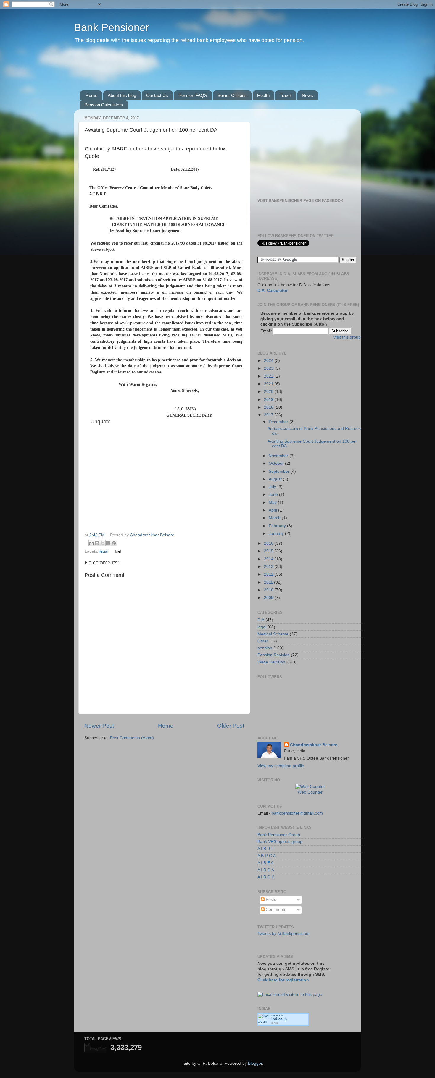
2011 (269, 582)
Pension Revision (273, 655)
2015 (269, 551)
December (279, 422)
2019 (269, 399)
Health (263, 95)
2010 (269, 590)
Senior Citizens (232, 95)
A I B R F (265, 848)
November (279, 456)
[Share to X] (103, 543)
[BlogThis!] (97, 543)
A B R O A (266, 856)
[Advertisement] (190, 73)
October (277, 463)
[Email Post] (117, 551)
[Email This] (91, 543)
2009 (269, 597)
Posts (270, 899)
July (273, 487)
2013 (269, 566)
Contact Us (157, 95)
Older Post (230, 726)
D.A (260, 620)
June (274, 494)
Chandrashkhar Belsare (152, 535)
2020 (269, 391)
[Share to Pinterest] (114, 543)
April (273, 510)
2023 (269, 368)
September (280, 471)
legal (103, 551)
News (307, 95)
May (273, 502)
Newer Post (99, 726)
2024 (269, 360)
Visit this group (347, 337)
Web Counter (310, 792)
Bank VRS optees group (279, 841)
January (277, 533)
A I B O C (266, 877)
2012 (269, 574)
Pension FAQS (192, 95)
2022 (269, 376)
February (278, 526)
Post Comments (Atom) (132, 738)
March (275, 518)
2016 (269, 543)
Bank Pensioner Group (278, 835)
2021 (269, 384)
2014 (269, 559)
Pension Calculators (103, 104)
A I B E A (265, 863)
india (274, 1022)
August (276, 479)
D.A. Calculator (272, 290)
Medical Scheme (273, 634)
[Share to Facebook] (108, 543)
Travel (285, 95)
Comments (275, 909)
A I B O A (265, 870)
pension (264, 648)
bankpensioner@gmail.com (296, 813)
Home (91, 95)
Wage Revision (271, 662)
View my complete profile (280, 766)
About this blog (122, 95)
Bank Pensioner (111, 27)
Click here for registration (283, 980)
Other (262, 641)
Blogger (255, 1063)
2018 (269, 407)
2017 (269, 415)
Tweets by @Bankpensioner (283, 933)
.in (279, 1019)
